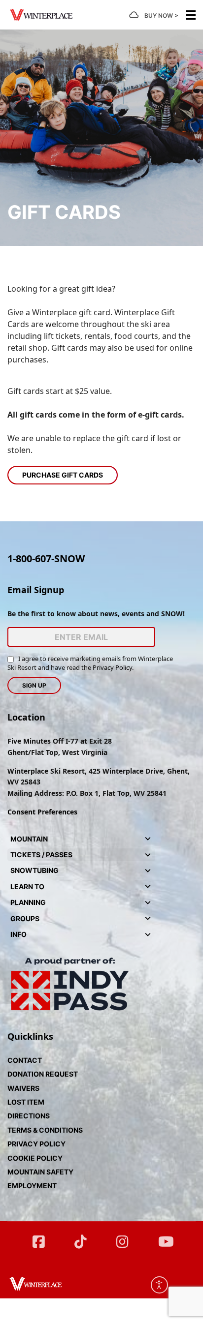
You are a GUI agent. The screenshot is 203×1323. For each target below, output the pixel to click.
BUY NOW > (161, 15)
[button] (147, 839)
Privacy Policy (112, 667)
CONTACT (24, 1060)
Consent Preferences (42, 811)
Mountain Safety (40, 1172)
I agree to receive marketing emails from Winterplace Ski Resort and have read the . (90, 663)
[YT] (164, 1237)
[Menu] (191, 15)
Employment (32, 1185)
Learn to (27, 886)
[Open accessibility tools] (159, 1284)
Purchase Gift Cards (62, 475)
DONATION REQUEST (42, 1074)
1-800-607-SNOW (46, 558)
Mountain (29, 839)
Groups (24, 918)
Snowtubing (34, 870)
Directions (28, 1116)
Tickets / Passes (41, 854)
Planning (28, 902)
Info (18, 934)
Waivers (23, 1088)
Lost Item (25, 1102)
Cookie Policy (35, 1158)
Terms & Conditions (45, 1130)
